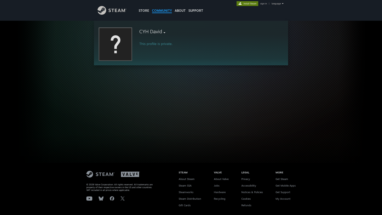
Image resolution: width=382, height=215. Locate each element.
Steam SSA (185, 185)
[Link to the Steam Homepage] (111, 13)
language (276, 3)
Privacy (245, 179)
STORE (144, 11)
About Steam (187, 179)
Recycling (219, 198)
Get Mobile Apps (286, 185)
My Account (283, 198)
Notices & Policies (252, 192)
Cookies (246, 198)
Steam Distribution (190, 198)
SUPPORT (195, 11)
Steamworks (186, 192)
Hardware (220, 192)
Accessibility (248, 185)
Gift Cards (185, 205)
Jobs (216, 185)
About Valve (221, 179)
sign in (263, 3)
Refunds (246, 205)
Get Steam (282, 179)
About (180, 11)
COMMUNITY (162, 11)
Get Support (283, 192)
